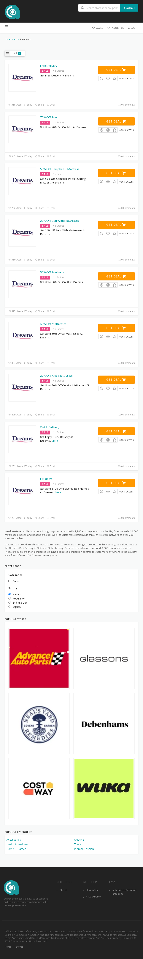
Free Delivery (48, 65)
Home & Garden (16, 849)
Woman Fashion (84, 849)
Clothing (79, 839)
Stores (63, 890)
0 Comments (128, 104)
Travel (78, 844)
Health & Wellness (17, 844)
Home (8, 946)
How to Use (92, 890)
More (54, 440)
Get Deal (114, 70)
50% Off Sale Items (52, 272)
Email (52, 104)
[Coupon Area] (12, 11)
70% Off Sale (48, 117)
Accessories (14, 839)
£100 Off (46, 479)
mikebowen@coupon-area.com (124, 892)
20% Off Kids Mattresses (56, 375)
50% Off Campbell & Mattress (59, 169)
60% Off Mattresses (53, 324)
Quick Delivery (49, 427)
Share (40, 104)
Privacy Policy (93, 896)
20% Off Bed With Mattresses (59, 220)
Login (134, 27)
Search (129, 7)
